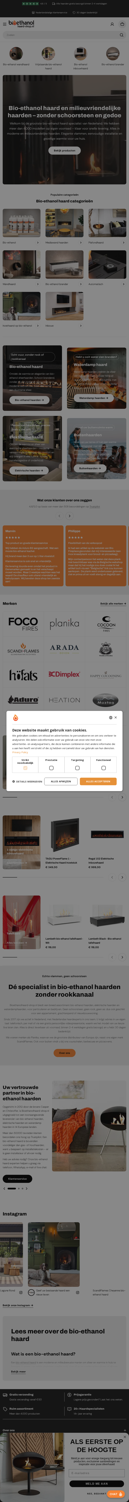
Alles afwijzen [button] (61, 781)
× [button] (115, 717)
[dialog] (64, 751)
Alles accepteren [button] (98, 781)
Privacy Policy (20, 752)
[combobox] (111, 717)
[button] (27, 781)
